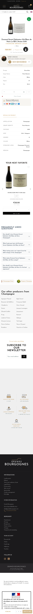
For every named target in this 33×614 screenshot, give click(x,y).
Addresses (6, 546)
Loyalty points (7, 478)
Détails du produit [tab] (9, 115)
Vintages (6, 528)
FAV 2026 (6, 494)
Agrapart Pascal (6, 299)
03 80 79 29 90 (11, 1)
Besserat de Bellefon (7, 302)
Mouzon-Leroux (5, 321)
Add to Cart (16, 213)
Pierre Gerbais (5, 324)
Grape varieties (7, 526)
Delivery (6, 480)
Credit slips (6, 544)
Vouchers (6, 549)
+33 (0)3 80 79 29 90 (16, 427)
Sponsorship (7, 490)
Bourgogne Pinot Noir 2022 (16, 192)
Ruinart (18, 314)
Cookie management (9, 492)
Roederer (4, 327)
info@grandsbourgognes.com (11, 508)
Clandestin (4, 305)
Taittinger (19, 321)
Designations (7, 524)
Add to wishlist (29, 92)
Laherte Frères (5, 318)
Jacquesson (19, 311)
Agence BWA (21, 569)
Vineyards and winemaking (10, 530)
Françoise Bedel (21, 302)
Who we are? (7, 488)
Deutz (3, 308)
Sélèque (18, 318)
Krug (2, 314)
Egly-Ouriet (19, 299)
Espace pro (23, 1)
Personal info (7, 539)
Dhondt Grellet (5, 311)
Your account (8, 535)
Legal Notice (7, 484)
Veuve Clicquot (20, 324)
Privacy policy (7, 486)
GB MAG (18, 1)
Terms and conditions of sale (11, 482)
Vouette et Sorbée (21, 327)
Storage (6, 522)
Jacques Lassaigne (21, 308)
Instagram (5, 559)
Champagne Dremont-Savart (16, 43)
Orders (5, 541)
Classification (7, 520)
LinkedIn (8, 559)
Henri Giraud (20, 305)
